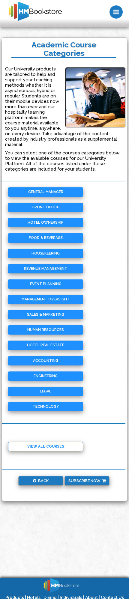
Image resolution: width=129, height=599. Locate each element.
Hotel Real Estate (45, 345)
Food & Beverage (46, 238)
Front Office (45, 207)
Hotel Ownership (46, 222)
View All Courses (45, 446)
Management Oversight (46, 299)
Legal (45, 391)
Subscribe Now (85, 480)
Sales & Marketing (45, 314)
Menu (116, 12)
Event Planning (46, 284)
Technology (46, 406)
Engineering (46, 376)
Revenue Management (45, 269)
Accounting (45, 361)
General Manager (45, 192)
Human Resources (45, 330)
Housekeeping (46, 253)
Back (42, 480)
